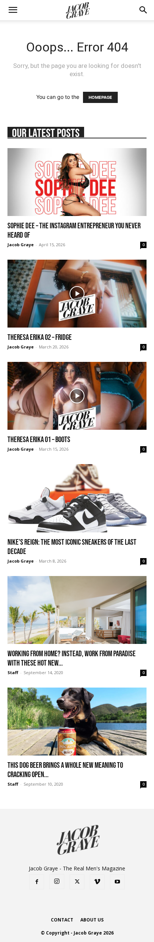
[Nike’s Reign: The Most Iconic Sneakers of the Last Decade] (77, 498)
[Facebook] (36, 881)
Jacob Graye (20, 244)
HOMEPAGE (100, 97)
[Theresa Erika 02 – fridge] (77, 294)
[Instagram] (56, 881)
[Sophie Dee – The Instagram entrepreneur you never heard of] (77, 182)
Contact (62, 920)
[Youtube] (117, 881)
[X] (77, 881)
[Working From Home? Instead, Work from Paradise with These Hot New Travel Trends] (77, 610)
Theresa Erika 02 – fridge (39, 337)
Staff (12, 672)
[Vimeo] (97, 881)
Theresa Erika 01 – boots (38, 439)
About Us (92, 920)
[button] (13, 10)
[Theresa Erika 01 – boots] (77, 396)
